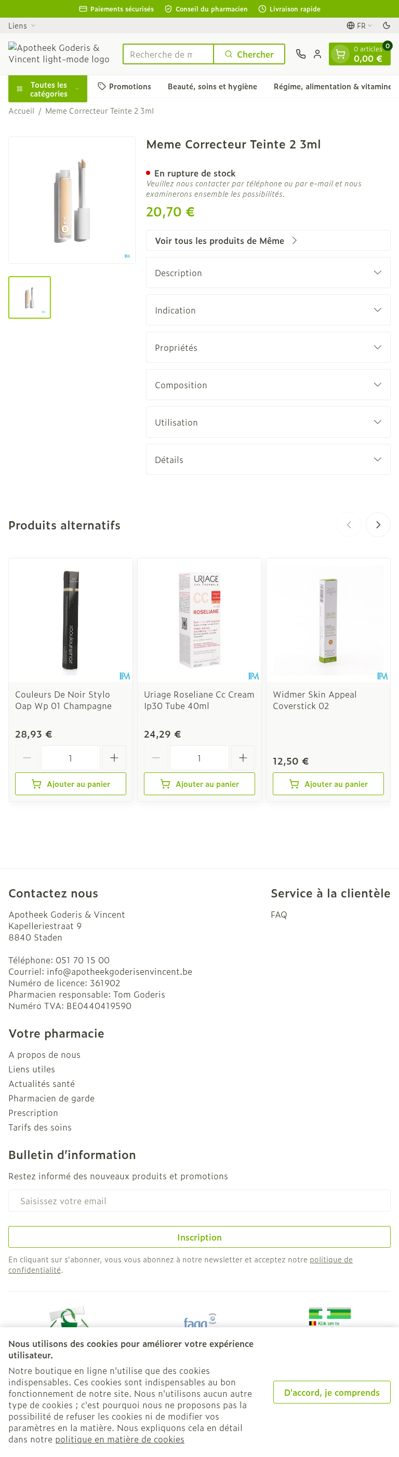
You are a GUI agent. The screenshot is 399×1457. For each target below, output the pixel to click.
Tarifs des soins (40, 1127)
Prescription (33, 1112)
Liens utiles (31, 1068)
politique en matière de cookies (119, 1439)
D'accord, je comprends (332, 1392)
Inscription (199, 1237)
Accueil (21, 110)
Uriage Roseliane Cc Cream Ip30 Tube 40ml (199, 700)
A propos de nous (44, 1054)
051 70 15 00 (83, 960)
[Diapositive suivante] (378, 524)
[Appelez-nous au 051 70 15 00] (301, 54)
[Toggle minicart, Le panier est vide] (340, 54)
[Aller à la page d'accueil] (60, 54)
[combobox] (168, 54)
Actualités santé (41, 1083)
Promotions (130, 85)
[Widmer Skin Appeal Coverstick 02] (328, 620)
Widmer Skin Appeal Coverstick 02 (315, 700)
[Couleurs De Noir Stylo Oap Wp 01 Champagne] (70, 620)
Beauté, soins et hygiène (212, 85)
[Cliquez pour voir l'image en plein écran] (72, 200)
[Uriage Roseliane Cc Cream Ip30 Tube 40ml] (199, 620)
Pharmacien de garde (51, 1098)
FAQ (279, 914)
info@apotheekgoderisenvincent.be (119, 971)
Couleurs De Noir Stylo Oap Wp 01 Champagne (63, 700)
